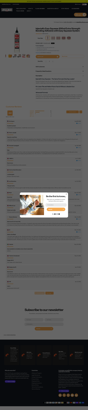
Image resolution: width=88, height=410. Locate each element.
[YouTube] (59, 214)
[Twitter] (53, 214)
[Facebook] (55, 214)
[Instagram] (57, 214)
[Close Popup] (66, 194)
